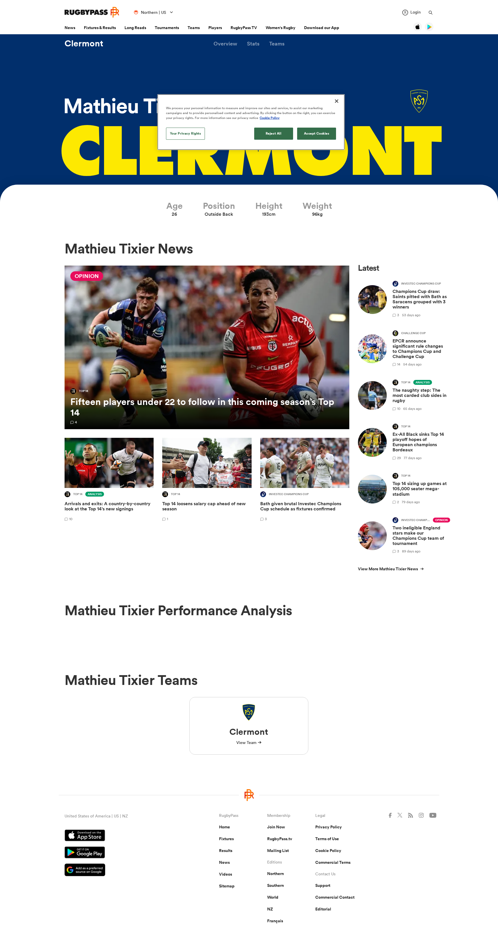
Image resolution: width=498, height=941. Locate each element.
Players (215, 28)
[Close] (336, 101)
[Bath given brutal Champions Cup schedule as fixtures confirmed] (304, 480)
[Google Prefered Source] (122, 871)
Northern (275, 873)
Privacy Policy (328, 827)
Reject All (274, 133)
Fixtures (226, 839)
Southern (275, 885)
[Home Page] (92, 12)
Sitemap (227, 886)
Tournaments (167, 28)
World (272, 897)
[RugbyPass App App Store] (122, 836)
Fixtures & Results (100, 28)
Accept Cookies (316, 133)
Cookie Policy (328, 850)
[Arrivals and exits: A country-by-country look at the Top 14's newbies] (109, 480)
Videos (225, 874)
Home (224, 827)
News (70, 28)
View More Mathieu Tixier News (388, 569)
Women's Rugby (280, 28)
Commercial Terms (332, 862)
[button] (225, 43)
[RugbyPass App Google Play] (122, 853)
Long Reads (135, 28)
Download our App (321, 28)
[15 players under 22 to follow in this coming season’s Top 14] (207, 347)
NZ (270, 909)
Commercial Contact (334, 897)
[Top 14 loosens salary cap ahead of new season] (206, 480)
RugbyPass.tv (279, 839)
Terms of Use (327, 839)
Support (322, 885)
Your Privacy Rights (185, 133)
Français (275, 921)
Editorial (323, 909)
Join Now (276, 827)
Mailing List (278, 850)
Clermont (84, 43)
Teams (194, 28)
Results (225, 850)
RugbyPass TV (244, 28)
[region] (251, 122)
